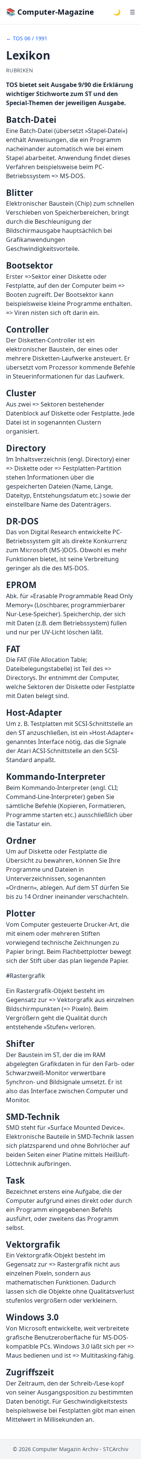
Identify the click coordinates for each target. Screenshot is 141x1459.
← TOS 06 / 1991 (26, 38)
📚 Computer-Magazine (50, 12)
